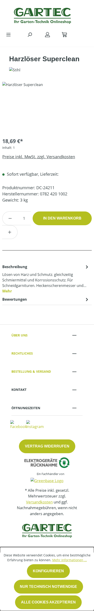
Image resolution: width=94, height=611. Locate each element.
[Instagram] (35, 424)
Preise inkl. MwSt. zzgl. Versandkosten (38, 156)
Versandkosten (39, 502)
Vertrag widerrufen (47, 446)
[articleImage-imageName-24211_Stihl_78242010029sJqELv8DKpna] (47, 107)
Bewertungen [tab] (14, 299)
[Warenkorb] (64, 34)
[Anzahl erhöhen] (10, 232)
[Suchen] (29, 34)
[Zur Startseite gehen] (42, 15)
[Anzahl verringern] (10, 218)
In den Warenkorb (62, 218)
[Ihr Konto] (47, 34)
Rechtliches (22, 353)
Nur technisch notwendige (48, 587)
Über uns (19, 335)
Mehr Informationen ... (69, 560)
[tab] (45, 278)
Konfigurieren (48, 571)
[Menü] (8, 34)
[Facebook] (18, 424)
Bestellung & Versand (31, 371)
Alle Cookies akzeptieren (48, 602)
